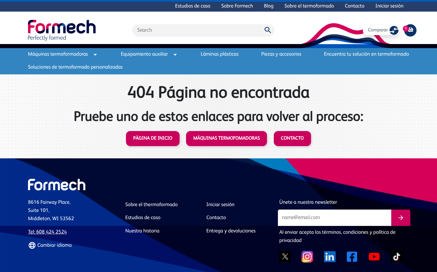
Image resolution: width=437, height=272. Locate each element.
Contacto (354, 6)
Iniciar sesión (390, 6)
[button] (72, 245)
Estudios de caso (192, 6)
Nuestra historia (142, 231)
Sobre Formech (237, 6)
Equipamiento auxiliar (144, 54)
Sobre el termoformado (309, 6)
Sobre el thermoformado (151, 204)
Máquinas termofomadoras (226, 138)
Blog (268, 6)
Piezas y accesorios (281, 54)
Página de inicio (152, 138)
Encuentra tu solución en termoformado (366, 54)
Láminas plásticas (220, 54)
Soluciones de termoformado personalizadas (75, 67)
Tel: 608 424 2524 (47, 232)
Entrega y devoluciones (231, 231)
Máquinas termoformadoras (58, 54)
